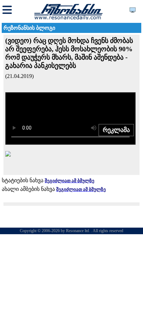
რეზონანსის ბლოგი (29, 28)
